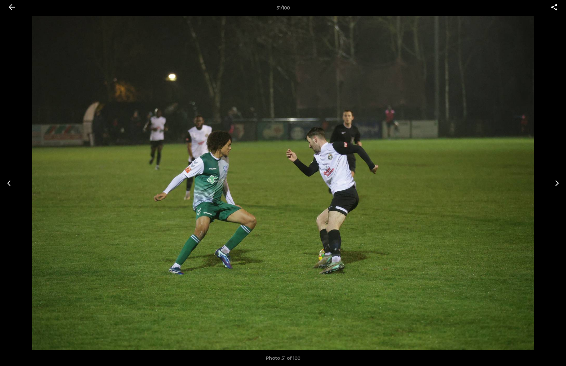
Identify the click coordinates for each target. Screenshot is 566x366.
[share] (554, 7)
